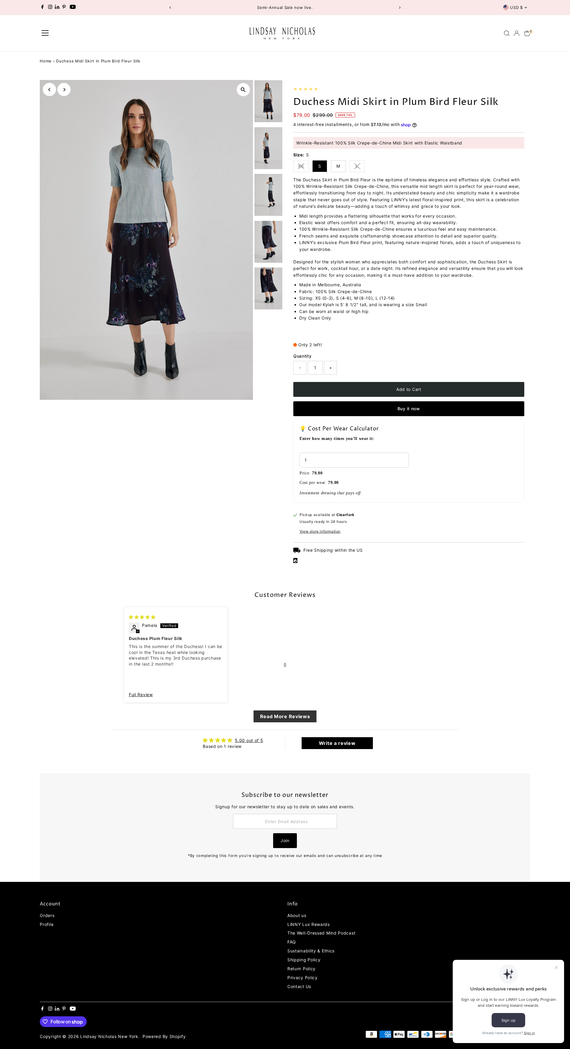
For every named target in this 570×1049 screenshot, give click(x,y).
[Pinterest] (64, 7)
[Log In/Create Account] (516, 33)
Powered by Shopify (164, 1036)
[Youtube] (72, 7)
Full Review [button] (141, 694)
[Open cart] (527, 33)
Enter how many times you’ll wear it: (337, 438)
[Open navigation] (45, 33)
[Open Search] (506, 33)
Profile (46, 924)
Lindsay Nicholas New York (109, 1036)
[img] (142, 616)
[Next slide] (285, 665)
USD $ (516, 7)
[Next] (399, 7)
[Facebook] (42, 7)
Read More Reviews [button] (285, 716)
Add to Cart (408, 389)
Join (285, 840)
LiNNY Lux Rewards (308, 924)
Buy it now (409, 408)
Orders (47, 915)
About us (296, 915)
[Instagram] (50, 7)
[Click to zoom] (243, 89)
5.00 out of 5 (249, 740)
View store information (320, 531)
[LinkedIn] (58, 7)
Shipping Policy (304, 959)
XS (303, 167)
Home (46, 61)
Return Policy (301, 968)
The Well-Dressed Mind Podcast (321, 932)
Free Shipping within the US (333, 550)
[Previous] (170, 7)
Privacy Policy (302, 977)
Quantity (302, 355)
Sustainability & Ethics (311, 950)
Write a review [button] (337, 743)
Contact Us (299, 986)
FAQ (291, 941)
